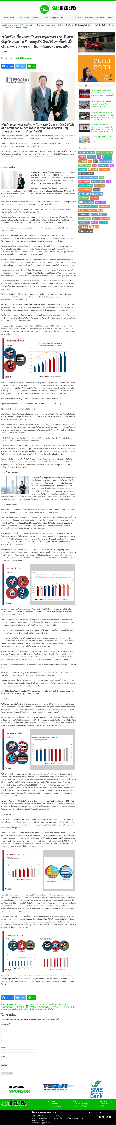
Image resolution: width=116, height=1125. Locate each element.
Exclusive (35, 18)
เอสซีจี (94, 222)
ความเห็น (5, 1024)
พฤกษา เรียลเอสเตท (85, 186)
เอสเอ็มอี (103, 222)
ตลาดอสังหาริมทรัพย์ (19, 1007)
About (110, 18)
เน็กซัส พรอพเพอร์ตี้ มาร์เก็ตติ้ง (41, 1009)
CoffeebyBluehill (86, 152)
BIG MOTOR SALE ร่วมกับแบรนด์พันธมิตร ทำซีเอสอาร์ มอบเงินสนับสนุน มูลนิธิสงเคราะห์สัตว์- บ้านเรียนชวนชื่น (102, 93)
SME (95, 161)
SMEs (94, 165)
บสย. (109, 182)
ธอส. (101, 178)
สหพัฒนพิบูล (104, 206)
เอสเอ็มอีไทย (83, 227)
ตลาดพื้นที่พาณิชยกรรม (56, 1005)
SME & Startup (24, 18)
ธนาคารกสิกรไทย (86, 174)
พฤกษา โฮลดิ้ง (99, 186)
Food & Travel (75, 18)
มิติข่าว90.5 (83, 198)
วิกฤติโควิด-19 (100, 202)
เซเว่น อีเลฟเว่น (98, 214)
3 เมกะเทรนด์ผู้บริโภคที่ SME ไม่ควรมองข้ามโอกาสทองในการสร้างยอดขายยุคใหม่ (102, 139)
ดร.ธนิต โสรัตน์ (105, 170)
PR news (18, 1005)
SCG (90, 161)
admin (29, 58)
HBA (99, 157)
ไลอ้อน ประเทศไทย (86, 231)
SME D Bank (84, 165)
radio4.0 (82, 161)
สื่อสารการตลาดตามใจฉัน (90, 210)
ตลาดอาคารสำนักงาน (37, 1007)
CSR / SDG (64, 18)
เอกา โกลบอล (84, 223)
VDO (102, 18)
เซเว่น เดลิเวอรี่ (84, 218)
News (12, 18)
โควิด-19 (94, 226)
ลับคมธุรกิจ (86, 202)
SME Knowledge (50, 18)
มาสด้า (97, 190)
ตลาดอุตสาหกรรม (54, 1007)
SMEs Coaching (103, 165)
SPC (112, 165)
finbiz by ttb (91, 157)
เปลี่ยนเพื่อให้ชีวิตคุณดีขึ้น (101, 218)
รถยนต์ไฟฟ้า (95, 198)
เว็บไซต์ (4, 1065)
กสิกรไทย (82, 170)
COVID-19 (82, 157)
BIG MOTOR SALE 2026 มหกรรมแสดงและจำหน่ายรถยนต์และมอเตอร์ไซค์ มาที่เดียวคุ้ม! (101, 104)
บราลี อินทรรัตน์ (98, 182)
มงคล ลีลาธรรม (85, 190)
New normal (107, 157)
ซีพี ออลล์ (92, 169)
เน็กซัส (25, 1009)
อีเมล (4, 1056)
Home (6, 18)
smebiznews (105, 160)
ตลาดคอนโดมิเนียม (38, 1005)
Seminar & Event (91, 18)
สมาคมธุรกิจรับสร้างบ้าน (88, 206)
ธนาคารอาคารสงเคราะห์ (88, 178)
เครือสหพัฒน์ (84, 214)
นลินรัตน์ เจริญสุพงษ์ (14, 1009)
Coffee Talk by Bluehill (104, 153)
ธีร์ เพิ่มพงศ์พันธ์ (84, 182)
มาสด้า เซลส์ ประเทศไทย (90, 194)
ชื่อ (3, 1048)
